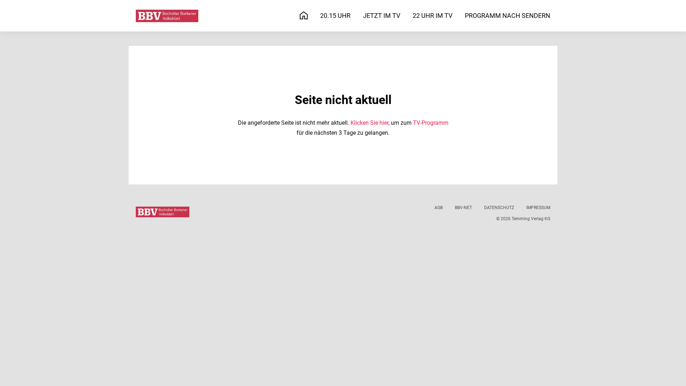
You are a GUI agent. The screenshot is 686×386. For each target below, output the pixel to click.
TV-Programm (430, 122)
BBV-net (463, 207)
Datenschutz (499, 207)
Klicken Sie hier (369, 122)
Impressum (538, 207)
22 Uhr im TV (432, 15)
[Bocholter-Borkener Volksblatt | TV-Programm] (167, 16)
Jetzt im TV (381, 15)
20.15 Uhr (335, 15)
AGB (438, 207)
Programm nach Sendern (507, 15)
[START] (304, 16)
